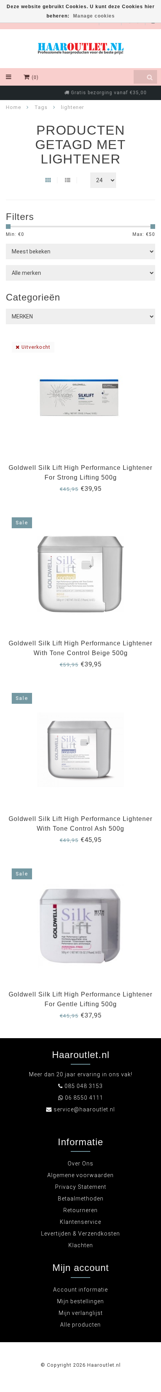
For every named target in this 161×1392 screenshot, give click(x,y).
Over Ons (80, 1163)
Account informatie (80, 1290)
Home (13, 107)
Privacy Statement (80, 1187)
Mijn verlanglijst (81, 1313)
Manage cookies (94, 16)
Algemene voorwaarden (80, 1175)
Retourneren (80, 1210)
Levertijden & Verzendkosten (80, 1233)
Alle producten (80, 1325)
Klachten (80, 1245)
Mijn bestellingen (80, 1301)
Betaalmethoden (81, 1198)
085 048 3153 (83, 1086)
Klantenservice (80, 1222)
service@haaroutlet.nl (84, 1109)
